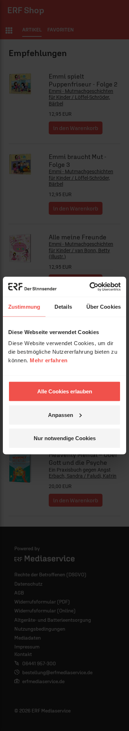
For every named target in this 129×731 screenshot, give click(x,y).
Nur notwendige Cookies (65, 438)
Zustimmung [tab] (24, 306)
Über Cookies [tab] (103, 306)
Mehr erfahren (49, 360)
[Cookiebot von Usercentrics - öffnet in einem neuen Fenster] (91, 287)
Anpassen (60, 415)
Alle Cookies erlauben (64, 391)
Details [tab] (63, 306)
